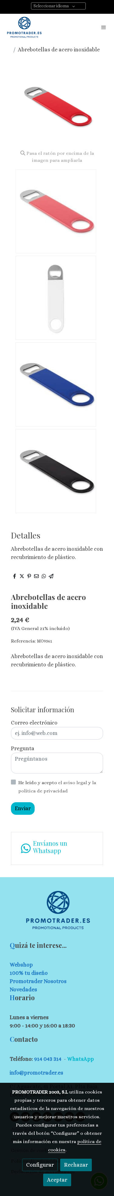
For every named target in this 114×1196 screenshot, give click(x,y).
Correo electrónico (34, 723)
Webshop (21, 965)
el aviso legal (73, 782)
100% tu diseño (29, 973)
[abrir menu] (103, 27)
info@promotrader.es (36, 1073)
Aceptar (57, 1180)
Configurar (40, 1165)
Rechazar (76, 1165)
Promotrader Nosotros (38, 981)
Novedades (23, 989)
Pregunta (22, 748)
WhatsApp (80, 1059)
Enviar (23, 808)
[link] (24, 27)
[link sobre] (57, 914)
